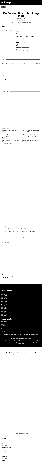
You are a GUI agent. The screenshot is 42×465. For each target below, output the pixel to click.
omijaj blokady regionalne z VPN (22, 47)
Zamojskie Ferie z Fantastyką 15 (28, 231)
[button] (28, 2)
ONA (20, 31)
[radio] (17, 20)
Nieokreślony (23, 34)
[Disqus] (21, 108)
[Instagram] (4, 7)
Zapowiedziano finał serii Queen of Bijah (29, 140)
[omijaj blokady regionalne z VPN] (16, 45)
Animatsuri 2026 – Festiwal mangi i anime (11, 228)
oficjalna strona (22, 50)
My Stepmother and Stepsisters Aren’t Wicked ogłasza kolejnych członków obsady (10, 136)
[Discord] (5, 7)
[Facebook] (2, 7)
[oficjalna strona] (16, 49)
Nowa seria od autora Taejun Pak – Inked (11, 130)
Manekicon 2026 (24, 232)
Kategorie (4, 305)
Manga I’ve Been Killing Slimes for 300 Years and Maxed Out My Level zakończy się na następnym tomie (11, 142)
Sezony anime (6, 290)
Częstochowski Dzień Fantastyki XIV (10, 231)
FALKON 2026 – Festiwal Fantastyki (9, 232)
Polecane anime (7, 319)
